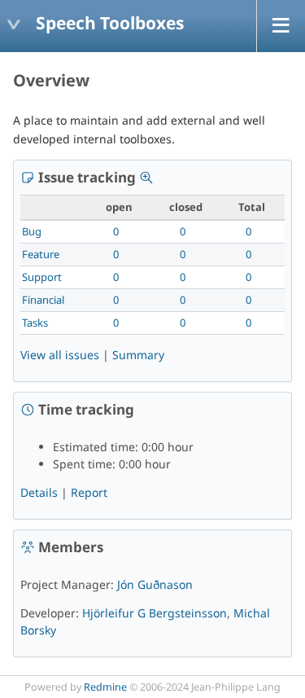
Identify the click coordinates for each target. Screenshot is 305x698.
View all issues (59, 354)
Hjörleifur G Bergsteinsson (154, 613)
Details (39, 492)
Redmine (105, 687)
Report (89, 492)
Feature (40, 254)
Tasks (35, 322)
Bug (31, 231)
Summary (138, 354)
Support (42, 277)
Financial (43, 299)
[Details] (146, 177)
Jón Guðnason (155, 584)
